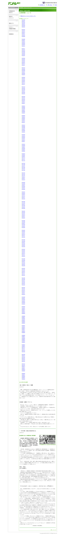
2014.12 (23, 215)
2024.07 (23, 40)
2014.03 (23, 230)
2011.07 (23, 280)
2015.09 (23, 201)
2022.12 (23, 63)
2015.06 (23, 205)
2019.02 (23, 137)
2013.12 (23, 234)
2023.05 (23, 55)
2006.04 (23, 378)
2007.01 (23, 365)
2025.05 (23, 24)
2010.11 (23, 292)
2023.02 (23, 60)
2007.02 (23, 363)
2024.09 (23, 36)
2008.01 (23, 346)
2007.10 (23, 350)
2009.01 (23, 327)
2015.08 (23, 202)
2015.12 (23, 196)
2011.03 (23, 287)
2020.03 (23, 116)
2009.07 (23, 317)
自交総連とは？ (42, 4)
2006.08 (23, 373)
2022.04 (23, 77)
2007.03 (23, 361)
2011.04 (23, 284)
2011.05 (23, 283)
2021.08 (23, 89)
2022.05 (23, 74)
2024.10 (23, 35)
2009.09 (23, 313)
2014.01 (23, 232)
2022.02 (23, 80)
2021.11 (23, 84)
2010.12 (23, 291)
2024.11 (23, 33)
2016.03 (23, 191)
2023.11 (23, 48)
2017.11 (23, 159)
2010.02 (23, 306)
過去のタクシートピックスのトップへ (28, 15)
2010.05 (23, 301)
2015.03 (23, 211)
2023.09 (23, 51)
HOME (56, 4)
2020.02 (23, 118)
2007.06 (23, 357)
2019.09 (23, 126)
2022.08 (23, 70)
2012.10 (23, 256)
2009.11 (23, 310)
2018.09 (23, 145)
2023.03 (23, 59)
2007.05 (23, 358)
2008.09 (23, 332)
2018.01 (23, 156)
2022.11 (23, 65)
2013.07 (23, 242)
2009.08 (23, 316)
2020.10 (23, 105)
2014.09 (23, 220)
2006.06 (23, 376)
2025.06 (23, 22)
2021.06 (23, 92)
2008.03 (23, 342)
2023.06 (23, 54)
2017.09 (23, 163)
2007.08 (23, 354)
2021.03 (23, 97)
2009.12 (23, 309)
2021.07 (23, 90)
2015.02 (23, 212)
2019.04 (23, 134)
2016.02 (23, 193)
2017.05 (23, 168)
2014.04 (23, 227)
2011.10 (23, 275)
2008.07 (23, 336)
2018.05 (23, 149)
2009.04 (23, 321)
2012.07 (23, 261)
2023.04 (23, 58)
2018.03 (23, 153)
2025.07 (23, 21)
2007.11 (23, 348)
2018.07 (23, 146)
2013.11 (23, 235)
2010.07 (23, 298)
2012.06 (23, 262)
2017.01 (23, 175)
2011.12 (23, 272)
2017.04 (23, 170)
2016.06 (23, 186)
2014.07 (23, 223)
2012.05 (23, 264)
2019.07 (23, 129)
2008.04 (23, 340)
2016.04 (23, 189)
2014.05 (23, 226)
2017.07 (23, 166)
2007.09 (23, 351)
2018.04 (23, 150)
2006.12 (23, 366)
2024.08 (23, 39)
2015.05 (23, 206)
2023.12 (23, 45)
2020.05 (23, 112)
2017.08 (23, 164)
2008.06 (23, 337)
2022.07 (23, 71)
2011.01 (23, 290)
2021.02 (23, 99)
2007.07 (23, 355)
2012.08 (23, 260)
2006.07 (23, 374)
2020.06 (23, 111)
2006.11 (23, 368)
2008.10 (23, 331)
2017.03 (23, 172)
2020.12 (23, 101)
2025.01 (23, 30)
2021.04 (23, 96)
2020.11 (23, 103)
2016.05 (23, 187)
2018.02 (23, 155)
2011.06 (23, 282)
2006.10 (23, 369)
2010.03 (23, 303)
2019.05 (23, 131)
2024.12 (23, 32)
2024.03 (23, 44)
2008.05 (23, 339)
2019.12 (23, 120)
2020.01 (23, 119)
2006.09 (23, 370)
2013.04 (23, 246)
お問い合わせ (49, 4)
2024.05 (23, 41)
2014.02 (23, 231)
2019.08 (23, 127)
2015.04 (23, 208)
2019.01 (23, 138)
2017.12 (23, 157)
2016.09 (23, 182)
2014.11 (23, 216)
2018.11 (23, 141)
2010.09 (23, 297)
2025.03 (23, 26)
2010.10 (23, 294)
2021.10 (23, 86)
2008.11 (23, 329)
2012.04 (23, 265)
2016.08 (23, 183)
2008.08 (23, 335)
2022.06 (23, 73)
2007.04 (23, 359)
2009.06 (23, 318)
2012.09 (23, 258)
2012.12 (23, 253)
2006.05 (23, 377)
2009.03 (23, 322)
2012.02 (23, 269)
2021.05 (23, 93)
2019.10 (23, 125)
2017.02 (23, 174)
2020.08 (23, 108)
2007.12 (23, 347)
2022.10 (23, 67)
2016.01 (23, 194)
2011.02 (23, 288)
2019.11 (23, 122)
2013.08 (23, 241)
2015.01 (23, 213)
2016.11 (23, 178)
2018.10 (23, 144)
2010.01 (23, 307)
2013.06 (23, 243)
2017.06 (23, 167)
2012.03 (23, 268)
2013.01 (23, 251)
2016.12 (23, 176)
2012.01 (23, 271)
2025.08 (23, 19)
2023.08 (23, 52)
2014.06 (23, 224)
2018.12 (23, 140)
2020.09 (23, 107)
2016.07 (23, 185)
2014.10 (23, 217)
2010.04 (23, 302)
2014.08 (23, 221)
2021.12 (23, 82)
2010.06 (23, 299)
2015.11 (23, 197)
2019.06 (23, 130)
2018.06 (23, 148)
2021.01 (23, 100)
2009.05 (23, 320)
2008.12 (23, 328)
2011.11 (23, 273)
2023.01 (23, 62)
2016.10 (23, 179)
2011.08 (23, 279)
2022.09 (23, 69)
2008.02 (23, 344)
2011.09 (23, 277)
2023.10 (23, 49)
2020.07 (23, 110)
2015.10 (23, 198)
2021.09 (23, 88)
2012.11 (23, 254)
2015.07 (23, 204)
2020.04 (23, 115)
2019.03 (23, 136)
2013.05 (23, 245)
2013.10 (23, 237)
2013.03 (23, 249)
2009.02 (23, 325)
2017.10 (23, 160)
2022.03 (23, 78)
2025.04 (23, 25)
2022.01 (23, 81)
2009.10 (23, 312)
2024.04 (23, 43)
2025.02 (23, 29)
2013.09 (23, 239)
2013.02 (23, 250)
